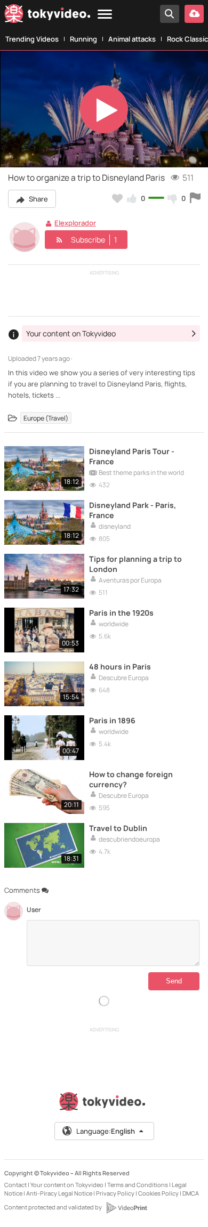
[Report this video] (195, 198)
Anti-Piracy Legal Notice (59, 1193)
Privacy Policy (115, 1193)
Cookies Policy (158, 1193)
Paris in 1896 (112, 720)
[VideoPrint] (126, 1208)
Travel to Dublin (118, 828)
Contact (15, 1185)
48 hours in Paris (120, 666)
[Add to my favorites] (117, 198)
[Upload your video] (194, 14)
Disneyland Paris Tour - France (131, 456)
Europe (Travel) (45, 418)
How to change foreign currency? (131, 779)
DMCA (190, 1193)
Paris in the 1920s (121, 613)
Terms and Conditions (137, 1185)
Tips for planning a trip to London (135, 564)
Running (83, 39)
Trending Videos (32, 39)
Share (37, 199)
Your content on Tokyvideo (66, 1185)
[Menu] (105, 15)
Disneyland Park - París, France (132, 510)
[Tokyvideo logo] (47, 16)
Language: (105, 1131)
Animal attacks (132, 39)
